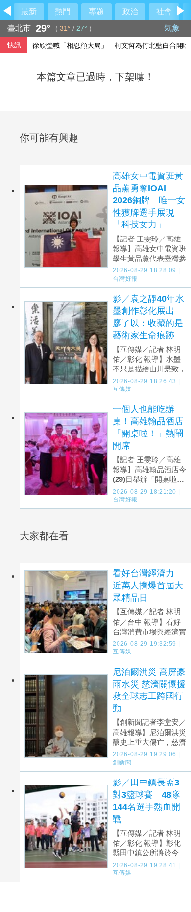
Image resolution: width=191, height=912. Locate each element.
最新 (29, 11)
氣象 (173, 28)
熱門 (63, 11)
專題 (96, 11)
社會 (164, 11)
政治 (130, 11)
